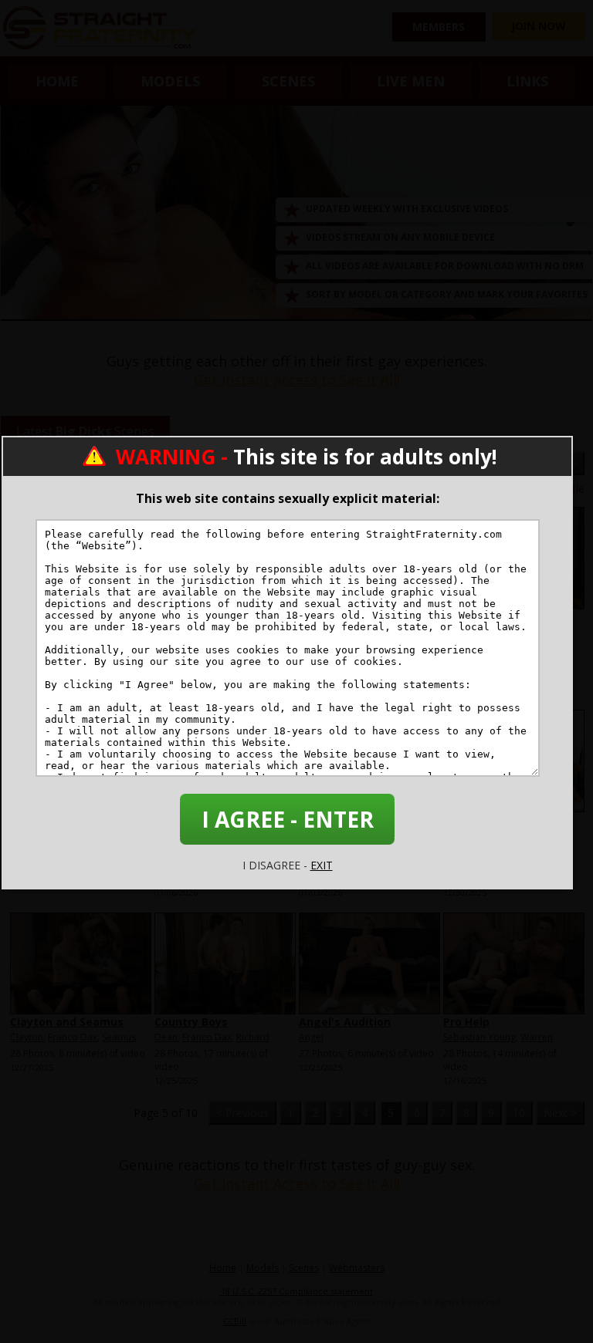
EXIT (321, 865)
